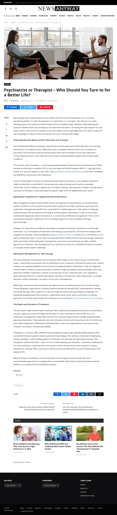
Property (53, 16)
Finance (25, 16)
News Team (14, 101)
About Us (86, 16)
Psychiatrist (19, 385)
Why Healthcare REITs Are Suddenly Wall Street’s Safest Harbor (58, 446)
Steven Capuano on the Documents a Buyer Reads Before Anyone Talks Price (38, 3)
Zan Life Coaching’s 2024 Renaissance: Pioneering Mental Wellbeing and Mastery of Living (80, 409)
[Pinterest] (6, 141)
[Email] (6, 147)
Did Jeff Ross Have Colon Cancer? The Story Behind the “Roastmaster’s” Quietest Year (89, 448)
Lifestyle (70, 16)
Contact (95, 16)
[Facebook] (6, 124)
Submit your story (107, 16)
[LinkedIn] (6, 135)
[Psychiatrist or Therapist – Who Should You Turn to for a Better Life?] (58, 53)
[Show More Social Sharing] (56, 107)
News (18, 16)
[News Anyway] (58, 8)
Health (78, 16)
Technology (43, 16)
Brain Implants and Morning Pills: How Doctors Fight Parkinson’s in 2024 (26, 446)
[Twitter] (6, 129)
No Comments (41, 101)
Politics (62, 16)
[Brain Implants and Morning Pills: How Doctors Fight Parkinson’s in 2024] (27, 433)
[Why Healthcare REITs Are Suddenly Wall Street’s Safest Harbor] (58, 433)
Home (82, 485)
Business (33, 16)
